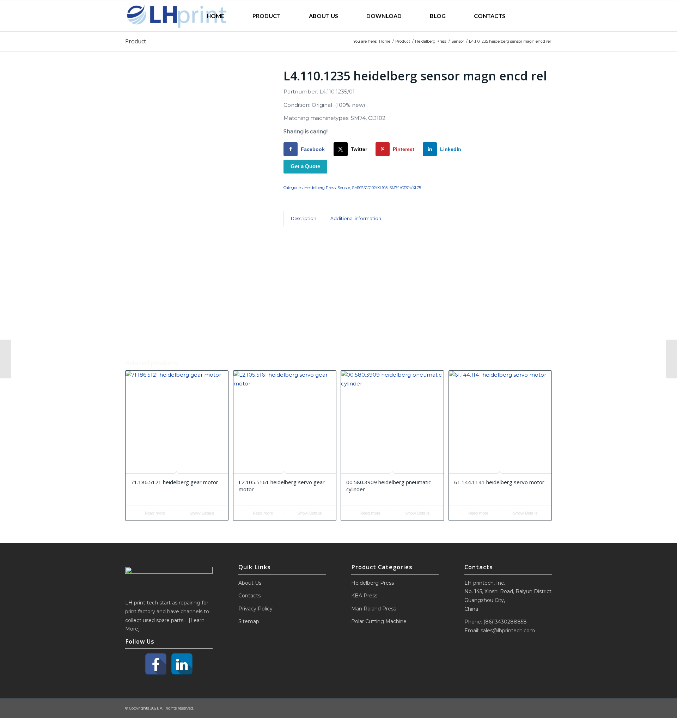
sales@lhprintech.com (508, 630)
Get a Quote (305, 166)
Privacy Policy (255, 609)
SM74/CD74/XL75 (405, 187)
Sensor (343, 187)
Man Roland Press (373, 609)
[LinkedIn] (182, 664)
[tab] (303, 219)
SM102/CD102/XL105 (370, 187)
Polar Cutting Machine (379, 621)
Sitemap (248, 621)
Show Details (201, 513)
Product (135, 41)
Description (303, 218)
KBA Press (364, 595)
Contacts (249, 595)
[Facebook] (156, 664)
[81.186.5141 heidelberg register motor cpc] (671, 359)
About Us (249, 583)
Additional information (355, 218)
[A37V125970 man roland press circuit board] (5, 359)
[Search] (535, 15)
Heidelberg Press (320, 187)
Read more (154, 513)
